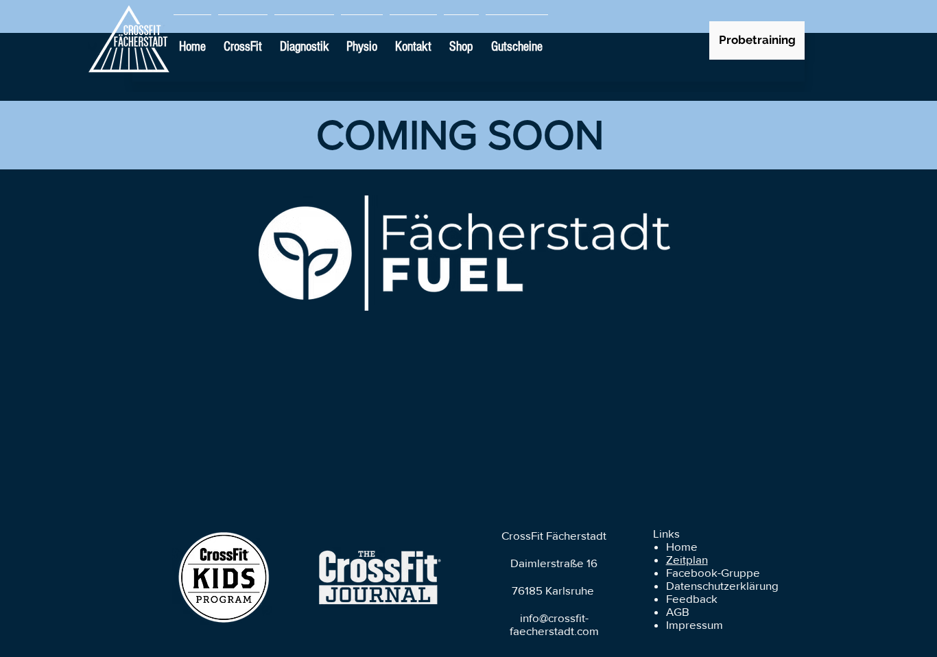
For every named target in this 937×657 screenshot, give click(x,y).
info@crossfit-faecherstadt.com (554, 624)
